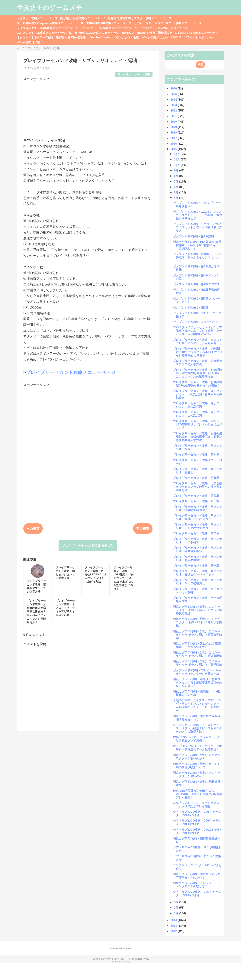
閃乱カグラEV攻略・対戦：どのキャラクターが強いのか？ (196, 774)
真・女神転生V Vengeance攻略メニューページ (47, 23)
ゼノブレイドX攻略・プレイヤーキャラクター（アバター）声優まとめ (197, 672)
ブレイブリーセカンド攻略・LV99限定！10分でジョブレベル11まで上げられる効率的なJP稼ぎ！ (198, 352)
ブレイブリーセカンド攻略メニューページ (71, 372)
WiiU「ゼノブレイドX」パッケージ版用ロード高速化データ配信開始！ (197, 747)
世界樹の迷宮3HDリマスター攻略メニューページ (140, 18)
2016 (174, 143)
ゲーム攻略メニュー (155, 37)
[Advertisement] (88, 107)
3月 (176, 902)
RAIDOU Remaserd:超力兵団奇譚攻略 (147, 32)
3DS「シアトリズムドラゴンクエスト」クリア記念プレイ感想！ (196, 804)
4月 (176, 197)
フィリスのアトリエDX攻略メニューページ (45, 27)
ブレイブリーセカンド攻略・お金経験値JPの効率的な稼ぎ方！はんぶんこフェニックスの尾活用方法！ (197, 373)
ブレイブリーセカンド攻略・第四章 (196, 495)
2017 (174, 138)
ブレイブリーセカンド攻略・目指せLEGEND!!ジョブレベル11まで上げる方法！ (197, 424)
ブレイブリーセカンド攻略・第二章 (196, 533)
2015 (174, 149)
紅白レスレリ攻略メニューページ (197, 32)
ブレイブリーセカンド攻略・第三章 (196, 501)
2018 (174, 132)
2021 (174, 116)
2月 (176, 907)
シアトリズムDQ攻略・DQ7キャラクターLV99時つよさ (197, 893)
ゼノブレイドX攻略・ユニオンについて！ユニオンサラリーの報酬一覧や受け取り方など (197, 215)
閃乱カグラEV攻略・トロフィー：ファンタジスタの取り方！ (196, 884)
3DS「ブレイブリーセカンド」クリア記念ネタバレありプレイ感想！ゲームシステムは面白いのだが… (197, 331)
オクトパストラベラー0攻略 (35, 37)
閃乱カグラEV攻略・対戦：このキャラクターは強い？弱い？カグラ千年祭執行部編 (197, 610)
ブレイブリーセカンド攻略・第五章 (196, 477)
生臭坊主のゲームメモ (49, 7)
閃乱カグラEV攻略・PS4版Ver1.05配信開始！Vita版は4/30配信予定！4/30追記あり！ (197, 245)
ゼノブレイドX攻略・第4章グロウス (196, 284)
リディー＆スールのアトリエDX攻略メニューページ (168, 23)
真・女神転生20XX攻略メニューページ (94, 32)
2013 (174, 925)
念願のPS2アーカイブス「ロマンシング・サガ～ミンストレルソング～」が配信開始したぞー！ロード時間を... (197, 705)
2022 (174, 110)
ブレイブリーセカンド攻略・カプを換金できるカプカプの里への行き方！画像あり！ (197, 487)
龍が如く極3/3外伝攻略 (71, 37)
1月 (176, 913)
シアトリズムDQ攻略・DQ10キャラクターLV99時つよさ (198, 831)
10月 (177, 164)
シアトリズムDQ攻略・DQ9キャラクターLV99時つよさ (197, 822)
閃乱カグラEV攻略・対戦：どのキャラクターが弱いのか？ (196, 756)
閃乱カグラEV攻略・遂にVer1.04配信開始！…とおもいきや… (197, 645)
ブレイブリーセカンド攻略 (134, 74)
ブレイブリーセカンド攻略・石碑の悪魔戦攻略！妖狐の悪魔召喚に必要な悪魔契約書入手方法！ (197, 437)
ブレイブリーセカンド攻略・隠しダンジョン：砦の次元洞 (197, 405)
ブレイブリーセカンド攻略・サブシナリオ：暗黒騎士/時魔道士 (197, 508)
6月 (176, 187)
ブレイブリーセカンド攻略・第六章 (196, 454)
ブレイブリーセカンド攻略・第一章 (196, 565)
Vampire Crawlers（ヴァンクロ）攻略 (114, 37)
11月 (177, 159)
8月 (176, 175)
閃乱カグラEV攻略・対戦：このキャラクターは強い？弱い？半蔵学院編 (197, 663)
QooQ (127, 961)
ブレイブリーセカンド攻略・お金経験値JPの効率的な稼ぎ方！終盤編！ (197, 383)
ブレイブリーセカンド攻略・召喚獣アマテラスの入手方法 (197, 362)
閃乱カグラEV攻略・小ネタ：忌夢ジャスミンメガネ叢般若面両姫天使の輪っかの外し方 (197, 682)
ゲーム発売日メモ (28, 42)
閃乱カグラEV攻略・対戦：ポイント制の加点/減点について (196, 765)
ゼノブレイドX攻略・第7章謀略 (193, 236)
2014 (174, 920)
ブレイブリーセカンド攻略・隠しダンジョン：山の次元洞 (197, 413)
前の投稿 (142, 528)
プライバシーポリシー (198, 37)
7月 (176, 181)
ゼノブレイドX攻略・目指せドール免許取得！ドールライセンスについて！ (197, 257)
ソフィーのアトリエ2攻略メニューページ (161, 27)
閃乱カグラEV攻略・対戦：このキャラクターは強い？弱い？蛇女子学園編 (197, 622)
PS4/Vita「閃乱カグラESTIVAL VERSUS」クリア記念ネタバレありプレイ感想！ (198, 794)
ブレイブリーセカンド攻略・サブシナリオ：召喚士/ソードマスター (197, 572)
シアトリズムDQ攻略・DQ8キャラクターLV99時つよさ (197, 813)
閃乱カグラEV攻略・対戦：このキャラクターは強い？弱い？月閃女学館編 (197, 635)
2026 (174, 88)
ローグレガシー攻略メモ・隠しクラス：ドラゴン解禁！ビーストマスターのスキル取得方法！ (197, 728)
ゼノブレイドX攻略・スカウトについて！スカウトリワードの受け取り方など (197, 227)
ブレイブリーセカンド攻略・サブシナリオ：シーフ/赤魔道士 (197, 581)
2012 (174, 931)
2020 (174, 121)
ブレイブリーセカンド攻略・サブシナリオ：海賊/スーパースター (197, 517)
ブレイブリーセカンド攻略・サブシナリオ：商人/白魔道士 (197, 558)
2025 (174, 93)
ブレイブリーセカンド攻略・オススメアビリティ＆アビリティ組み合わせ (197, 341)
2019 (174, 127)
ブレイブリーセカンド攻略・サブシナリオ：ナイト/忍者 (197, 540)
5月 (176, 192)
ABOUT (176, 37)
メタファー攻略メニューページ (37, 18)
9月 (176, 170)
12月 (177, 153)
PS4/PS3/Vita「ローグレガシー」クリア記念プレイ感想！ (196, 738)
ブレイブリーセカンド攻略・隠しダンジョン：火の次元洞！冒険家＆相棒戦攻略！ (197, 394)
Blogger (127, 948)
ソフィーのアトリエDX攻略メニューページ (104, 27)
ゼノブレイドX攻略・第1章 (190, 307)
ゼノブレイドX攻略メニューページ (195, 321)
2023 (174, 105)
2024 (174, 99)
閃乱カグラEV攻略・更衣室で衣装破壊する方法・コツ (196, 717)
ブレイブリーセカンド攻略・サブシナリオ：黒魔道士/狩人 (197, 549)
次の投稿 (33, 528)
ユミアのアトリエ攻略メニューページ (41, 32)
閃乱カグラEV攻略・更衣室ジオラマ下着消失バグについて (196, 875)
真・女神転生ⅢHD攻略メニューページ (106, 23)
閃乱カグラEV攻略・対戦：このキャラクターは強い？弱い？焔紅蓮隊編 (197, 654)
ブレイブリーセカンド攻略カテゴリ (88, 546)
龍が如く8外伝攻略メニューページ (82, 18)
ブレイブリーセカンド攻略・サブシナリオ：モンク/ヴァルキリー (197, 526)
